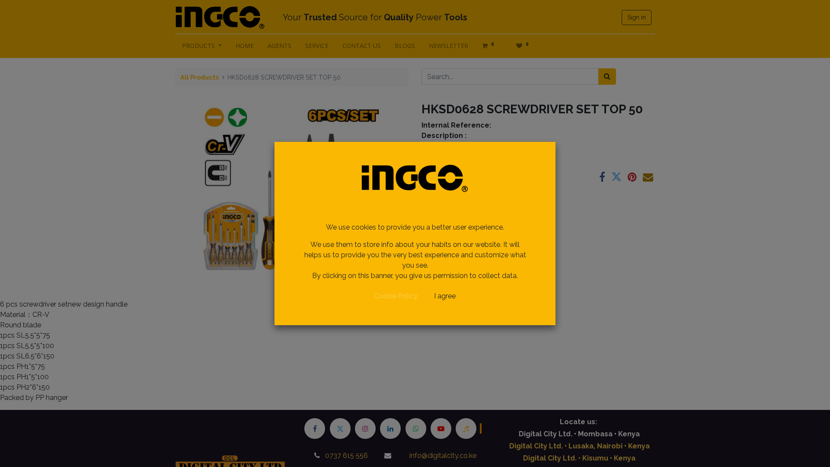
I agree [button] (445, 296)
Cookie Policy (396, 296)
